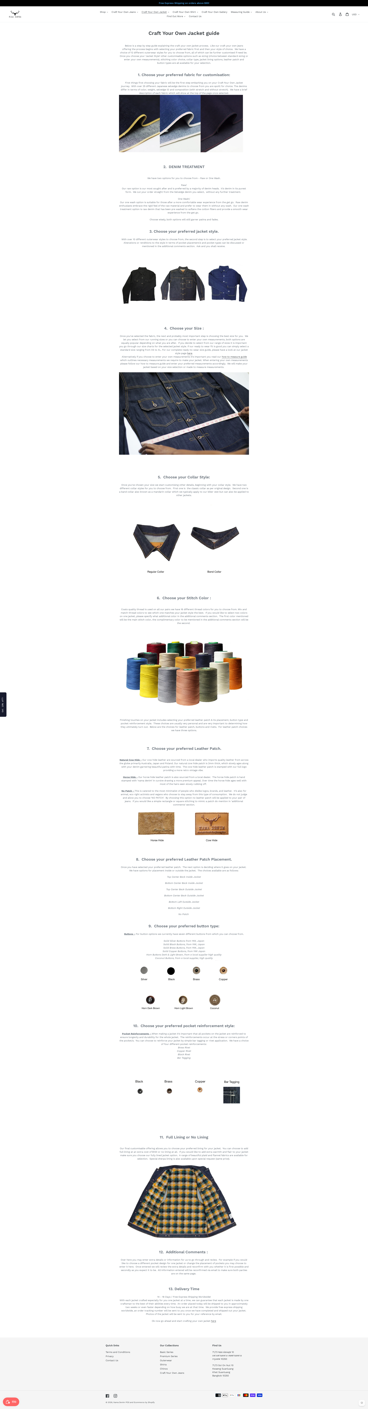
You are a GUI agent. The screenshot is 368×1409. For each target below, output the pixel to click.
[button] (215, 21)
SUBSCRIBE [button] (201, 52)
